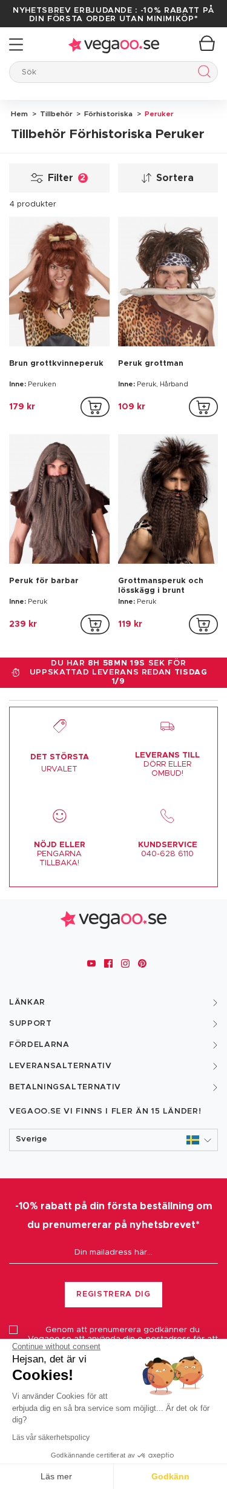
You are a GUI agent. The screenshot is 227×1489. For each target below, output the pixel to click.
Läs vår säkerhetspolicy (51, 1437)
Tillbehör (55, 113)
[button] (113, 1140)
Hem (19, 113)
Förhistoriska (107, 113)
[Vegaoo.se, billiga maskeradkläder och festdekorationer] (113, 44)
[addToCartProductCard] (95, 407)
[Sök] (202, 74)
